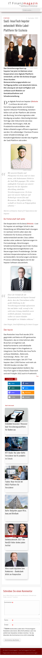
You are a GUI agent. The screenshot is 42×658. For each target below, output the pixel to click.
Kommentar (8, 602)
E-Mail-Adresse (8, 626)
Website (30, 223)
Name (8, 620)
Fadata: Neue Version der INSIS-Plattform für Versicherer (14, 484)
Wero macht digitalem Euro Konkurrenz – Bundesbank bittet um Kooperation (15, 571)
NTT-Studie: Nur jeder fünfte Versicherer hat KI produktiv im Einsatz (15, 455)
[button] (14, 383)
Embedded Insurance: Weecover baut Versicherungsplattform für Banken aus (16, 426)
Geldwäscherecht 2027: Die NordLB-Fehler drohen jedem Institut (15, 542)
